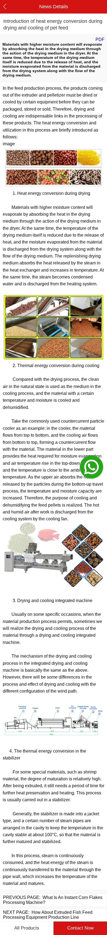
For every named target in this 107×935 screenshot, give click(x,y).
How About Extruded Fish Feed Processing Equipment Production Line (47, 915)
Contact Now (80, 928)
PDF (100, 39)
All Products (26, 928)
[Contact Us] (91, 467)
